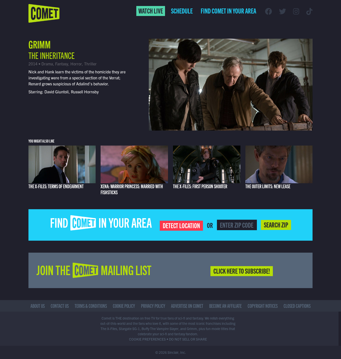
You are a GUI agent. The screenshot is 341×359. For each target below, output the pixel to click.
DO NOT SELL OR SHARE (188, 339)
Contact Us (60, 306)
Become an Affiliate (225, 306)
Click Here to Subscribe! (241, 270)
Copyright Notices (263, 306)
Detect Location (181, 225)
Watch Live (150, 10)
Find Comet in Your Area (228, 10)
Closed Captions (297, 306)
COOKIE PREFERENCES (147, 339)
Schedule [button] (182, 10)
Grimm (39, 43)
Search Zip (276, 224)
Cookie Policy (124, 306)
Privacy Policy (153, 306)
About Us (37, 306)
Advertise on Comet (187, 306)
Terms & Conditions (91, 306)
